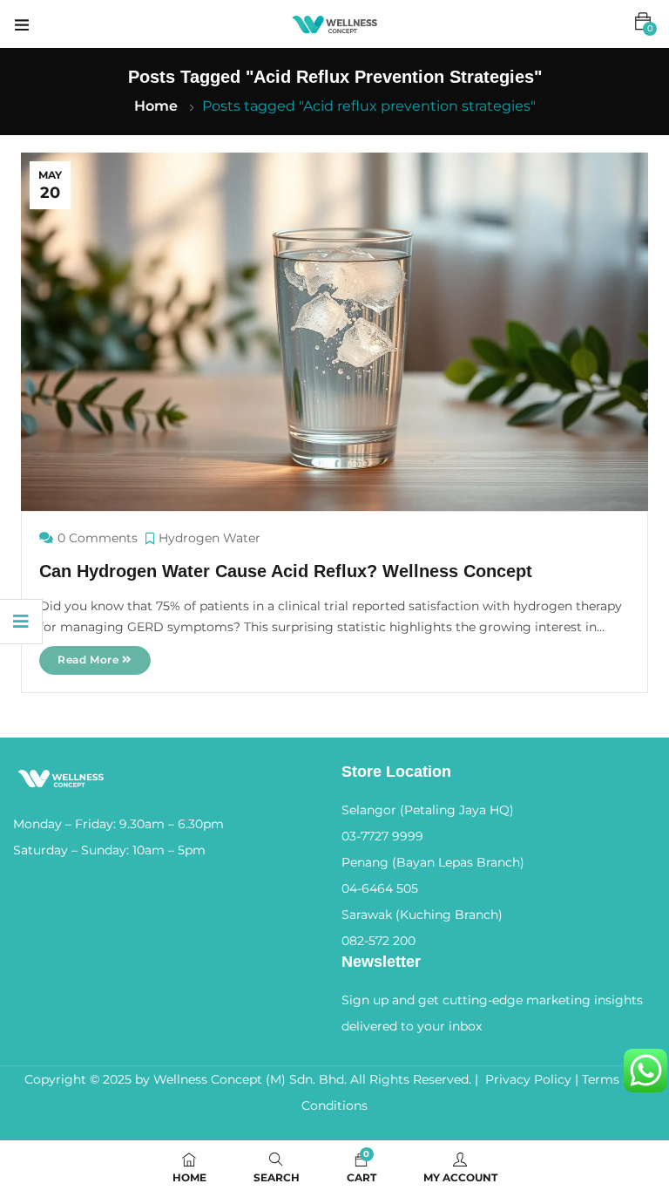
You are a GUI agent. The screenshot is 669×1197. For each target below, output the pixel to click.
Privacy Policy (528, 1079)
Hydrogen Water (209, 538)
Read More (89, 659)
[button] (643, 21)
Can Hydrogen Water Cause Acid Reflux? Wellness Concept (285, 571)
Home (156, 106)
